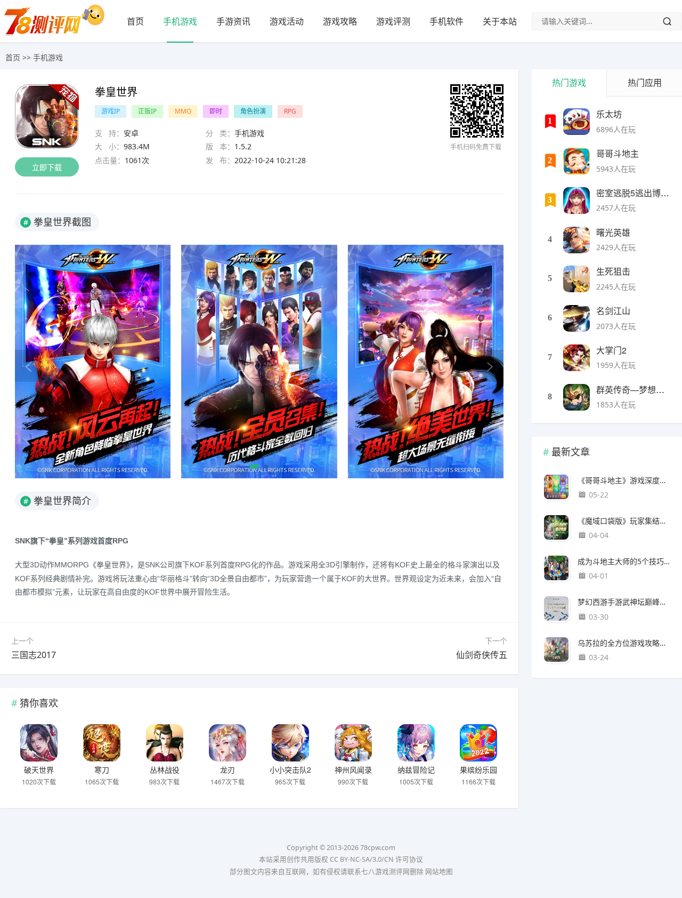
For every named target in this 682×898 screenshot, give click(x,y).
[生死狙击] (576, 279)
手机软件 (446, 21)
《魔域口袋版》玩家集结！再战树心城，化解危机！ (624, 521)
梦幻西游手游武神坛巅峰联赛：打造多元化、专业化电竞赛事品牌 (624, 602)
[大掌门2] (576, 357)
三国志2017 (33, 655)
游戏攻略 (340, 21)
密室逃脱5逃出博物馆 (637, 193)
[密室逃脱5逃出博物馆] (576, 200)
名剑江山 (613, 310)
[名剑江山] (576, 318)
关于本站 (500, 21)
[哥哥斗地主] (576, 161)
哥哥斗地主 (617, 153)
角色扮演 (253, 111)
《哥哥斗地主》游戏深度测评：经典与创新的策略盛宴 (624, 480)
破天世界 (39, 769)
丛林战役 (165, 769)
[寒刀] (102, 742)
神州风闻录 (353, 769)
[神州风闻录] (353, 742)
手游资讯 (233, 21)
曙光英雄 (613, 232)
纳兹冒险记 (416, 769)
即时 (215, 111)
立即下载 (47, 167)
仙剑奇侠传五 (481, 655)
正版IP (147, 111)
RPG (290, 111)
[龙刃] (227, 742)
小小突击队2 (290, 769)
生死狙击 (613, 271)
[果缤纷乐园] (478, 742)
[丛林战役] (164, 742)
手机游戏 (180, 21)
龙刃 (227, 769)
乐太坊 (609, 114)
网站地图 (439, 871)
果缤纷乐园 (478, 769)
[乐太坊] (576, 121)
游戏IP (110, 111)
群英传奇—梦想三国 (634, 389)
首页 (135, 21)
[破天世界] (39, 742)
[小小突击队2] (290, 742)
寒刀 (101, 769)
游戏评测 (393, 21)
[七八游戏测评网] (58, 35)
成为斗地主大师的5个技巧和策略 (624, 561)
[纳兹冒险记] (416, 742)
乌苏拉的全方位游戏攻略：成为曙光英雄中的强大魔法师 (624, 643)
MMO (183, 111)
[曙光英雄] (576, 240)
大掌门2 (611, 350)
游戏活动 (287, 21)
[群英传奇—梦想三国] (576, 397)
